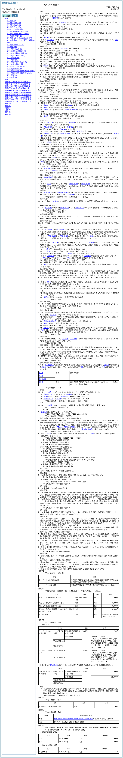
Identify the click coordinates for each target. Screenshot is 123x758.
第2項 (58, 399)
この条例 (55, 201)
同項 (116, 40)
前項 (49, 142)
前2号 (45, 264)
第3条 (45, 396)
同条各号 (64, 396)
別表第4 (80, 131)
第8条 (45, 109)
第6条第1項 (48, 177)
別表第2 (70, 127)
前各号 (46, 38)
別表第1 (55, 18)
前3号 (45, 297)
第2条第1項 (47, 127)
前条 (45, 107)
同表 (81, 367)
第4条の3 (48, 208)
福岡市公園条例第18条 (73, 719)
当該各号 (71, 123)
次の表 (106, 365)
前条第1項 (48, 192)
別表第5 (71, 195)
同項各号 (69, 394)
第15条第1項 (48, 399)
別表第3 (63, 129)
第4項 (73, 427)
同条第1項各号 (87, 429)
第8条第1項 (47, 133)
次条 (45, 323)
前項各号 (50, 40)
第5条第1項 (49, 365)
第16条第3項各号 (49, 321)
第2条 (45, 105)
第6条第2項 (85, 184)
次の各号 (62, 22)
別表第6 (54, 171)
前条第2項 (48, 168)
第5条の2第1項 (62, 427)
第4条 (70, 105)
